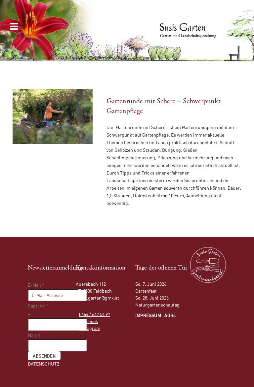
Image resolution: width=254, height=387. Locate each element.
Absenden (44, 356)
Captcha (38, 305)
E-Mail (36, 285)
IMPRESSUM (148, 315)
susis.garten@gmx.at (97, 298)
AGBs (170, 315)
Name (34, 335)
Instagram (89, 328)
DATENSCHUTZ (44, 364)
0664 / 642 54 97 (94, 314)
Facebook (88, 321)
